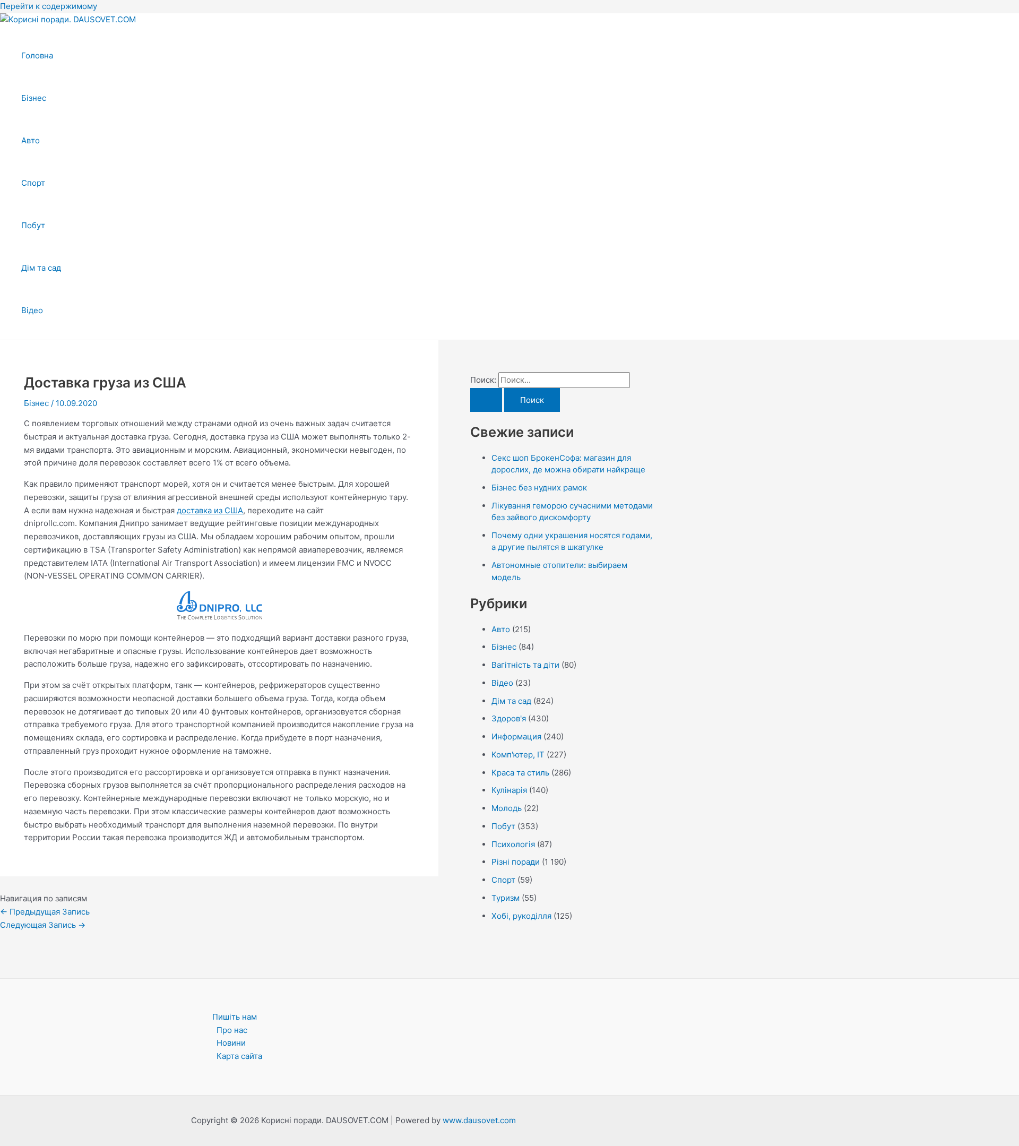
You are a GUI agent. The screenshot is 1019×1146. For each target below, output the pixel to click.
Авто (30, 140)
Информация (516, 736)
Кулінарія (509, 790)
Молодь (506, 808)
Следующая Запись (42, 925)
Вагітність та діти (525, 665)
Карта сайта (239, 1056)
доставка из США (210, 510)
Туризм (505, 898)
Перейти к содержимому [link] (48, 6)
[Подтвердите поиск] (486, 400)
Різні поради (515, 862)
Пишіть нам (234, 1017)
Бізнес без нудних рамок (539, 487)
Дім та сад (41, 268)
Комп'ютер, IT (518, 754)
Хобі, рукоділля (521, 916)
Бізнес (33, 98)
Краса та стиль (520, 773)
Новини (231, 1043)
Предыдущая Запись (45, 912)
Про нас (232, 1030)
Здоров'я (508, 718)
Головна (37, 55)
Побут (33, 225)
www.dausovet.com (479, 1120)
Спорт (33, 183)
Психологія (513, 844)
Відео (32, 310)
